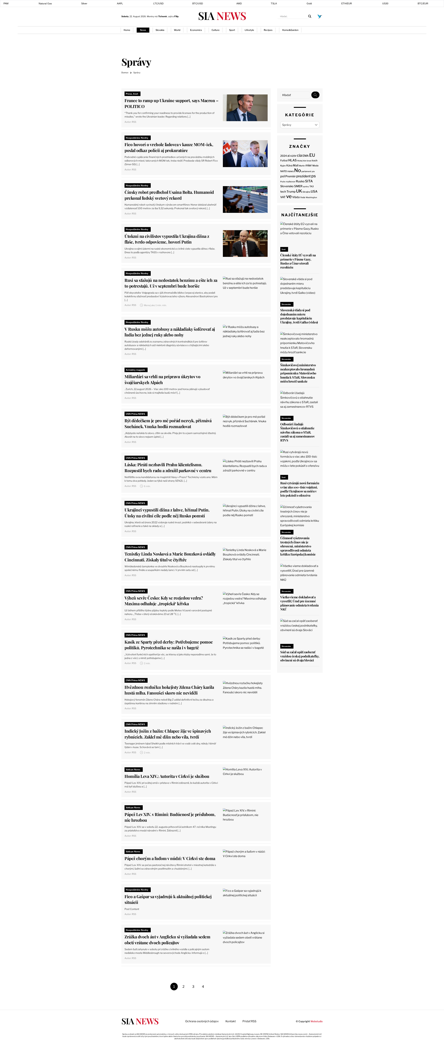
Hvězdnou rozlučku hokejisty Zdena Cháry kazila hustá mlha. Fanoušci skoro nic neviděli (169, 690)
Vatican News (133, 769)
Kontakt (230, 1021)
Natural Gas (45, 3)
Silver (84, 3)
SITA (309, 181)
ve (289, 196)
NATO (283, 171)
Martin (302, 165)
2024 (283, 155)
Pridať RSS (316, 29)
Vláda (296, 197)
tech (283, 191)
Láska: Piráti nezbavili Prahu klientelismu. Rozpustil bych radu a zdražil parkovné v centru (168, 467)
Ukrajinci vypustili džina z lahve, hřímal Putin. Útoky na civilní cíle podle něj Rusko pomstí (167, 512)
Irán (304, 160)
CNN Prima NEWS (135, 414)
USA (314, 191)
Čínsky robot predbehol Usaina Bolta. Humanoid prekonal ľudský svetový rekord (169, 195)
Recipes (268, 30)
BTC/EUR (423, 3)
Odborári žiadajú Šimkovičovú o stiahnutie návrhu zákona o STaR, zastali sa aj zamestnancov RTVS (297, 432)
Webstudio (316, 1021)
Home (127, 30)
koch (314, 160)
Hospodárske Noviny (137, 137)
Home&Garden (290, 30)
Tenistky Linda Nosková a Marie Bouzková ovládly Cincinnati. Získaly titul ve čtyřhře (170, 556)
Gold (309, 3)
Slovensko (287, 186)
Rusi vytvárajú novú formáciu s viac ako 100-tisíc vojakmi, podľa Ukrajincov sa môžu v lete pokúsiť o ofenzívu (299, 489)
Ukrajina (306, 192)
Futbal (284, 160)
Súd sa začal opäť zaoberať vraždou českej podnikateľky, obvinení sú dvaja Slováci (299, 656)
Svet (135, 93)
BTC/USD (197, 3)
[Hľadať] (315, 95)
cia (299, 155)
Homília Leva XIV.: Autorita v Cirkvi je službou (167, 776)
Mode (315, 165)
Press (129, 93)
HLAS (292, 160)
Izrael (309, 161)
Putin (282, 181)
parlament (306, 171)
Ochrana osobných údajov (202, 1021)
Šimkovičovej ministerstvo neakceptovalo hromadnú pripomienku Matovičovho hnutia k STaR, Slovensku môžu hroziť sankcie (298, 373)
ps (313, 175)
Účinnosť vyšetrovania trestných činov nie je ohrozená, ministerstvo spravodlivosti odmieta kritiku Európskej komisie (298, 546)
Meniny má (157, 16)
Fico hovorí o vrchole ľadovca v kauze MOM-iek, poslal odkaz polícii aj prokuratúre (169, 147)
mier (308, 165)
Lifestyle (249, 30)
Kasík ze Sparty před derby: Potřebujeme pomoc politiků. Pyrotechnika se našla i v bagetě (169, 644)
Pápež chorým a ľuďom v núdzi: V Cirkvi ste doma (170, 858)
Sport (232, 30)
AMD (239, 3)
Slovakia (160, 30)
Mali (295, 165)
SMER (298, 186)
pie (313, 171)
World (177, 30)
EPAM (5, 3)
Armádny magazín (135, 369)
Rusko (300, 181)
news (290, 171)
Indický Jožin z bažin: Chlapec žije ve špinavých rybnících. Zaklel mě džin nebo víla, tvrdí (168, 734)
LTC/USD (158, 3)
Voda (302, 197)
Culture (216, 30)
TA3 (311, 186)
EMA (305, 155)
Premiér (290, 176)
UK (299, 191)
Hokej (299, 160)
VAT (283, 197)
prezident (303, 176)
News (143, 30)
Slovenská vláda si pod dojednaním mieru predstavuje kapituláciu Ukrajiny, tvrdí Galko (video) (299, 316)
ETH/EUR (346, 3)
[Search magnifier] (309, 16)
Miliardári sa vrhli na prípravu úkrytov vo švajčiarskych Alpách (162, 379)
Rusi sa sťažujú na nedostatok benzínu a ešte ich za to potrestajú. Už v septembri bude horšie (171, 283)
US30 (385, 3)
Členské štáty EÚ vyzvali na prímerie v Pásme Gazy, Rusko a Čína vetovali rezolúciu (298, 261)
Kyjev (283, 165)
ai (288, 155)
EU (312, 155)
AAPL (120, 3)
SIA (222, 15)
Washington (311, 197)
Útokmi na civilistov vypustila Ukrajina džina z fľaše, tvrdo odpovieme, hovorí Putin (167, 239)
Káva (289, 165)
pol (282, 176)
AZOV (293, 155)
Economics (196, 30)
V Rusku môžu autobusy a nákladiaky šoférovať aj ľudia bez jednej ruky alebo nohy (170, 332)
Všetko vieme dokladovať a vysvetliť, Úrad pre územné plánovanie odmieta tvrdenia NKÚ (299, 603)
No (297, 170)
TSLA (274, 3)
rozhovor (290, 181)
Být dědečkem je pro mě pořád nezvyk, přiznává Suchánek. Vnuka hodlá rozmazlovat (168, 423)
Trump (291, 191)
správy (306, 186)
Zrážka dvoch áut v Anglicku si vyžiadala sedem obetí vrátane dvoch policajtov (167, 939)
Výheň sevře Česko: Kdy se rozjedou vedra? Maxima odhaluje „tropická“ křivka (164, 600)
